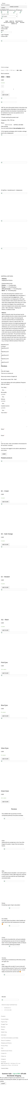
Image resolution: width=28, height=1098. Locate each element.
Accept (3, 1083)
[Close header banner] (1, 1071)
